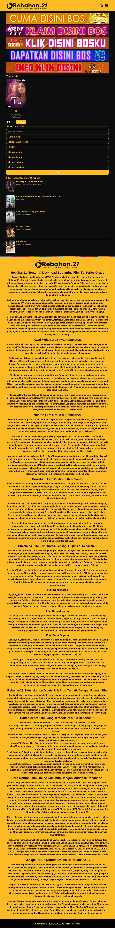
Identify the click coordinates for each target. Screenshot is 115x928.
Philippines (16, 117)
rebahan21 (51, 707)
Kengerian (31, 185)
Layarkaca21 (100, 893)
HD (9, 106)
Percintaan (16, 115)
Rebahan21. (90, 431)
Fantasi (24, 185)
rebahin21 (101, 791)
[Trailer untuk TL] (8, 122)
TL (16, 111)
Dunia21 (84, 907)
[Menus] (106, 5)
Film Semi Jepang (57, 611)
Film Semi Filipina (57, 635)
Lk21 (53, 884)
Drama (19, 215)
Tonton (21, 122)
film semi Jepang (89, 627)
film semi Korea (85, 673)
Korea (38, 185)
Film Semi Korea (57, 589)
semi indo (20, 200)
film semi (58, 565)
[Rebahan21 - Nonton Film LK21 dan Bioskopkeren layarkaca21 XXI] (27, 5)
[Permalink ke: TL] (16, 93)
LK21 (53, 893)
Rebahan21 (13, 280)
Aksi (18, 185)
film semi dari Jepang (30, 615)
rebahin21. (84, 812)
